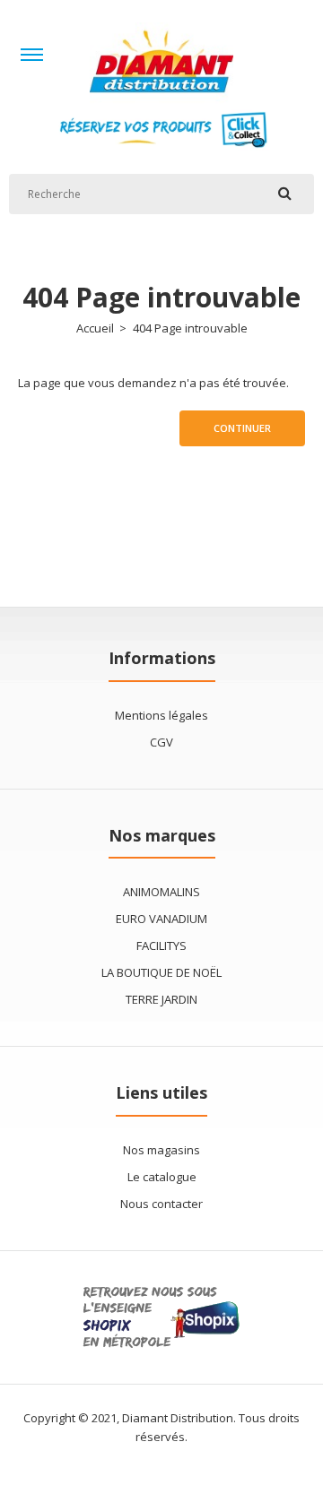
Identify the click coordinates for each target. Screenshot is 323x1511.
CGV (161, 742)
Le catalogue (161, 1177)
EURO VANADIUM (161, 919)
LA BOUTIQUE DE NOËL (161, 972)
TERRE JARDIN (161, 999)
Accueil (95, 328)
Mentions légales (161, 715)
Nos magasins (161, 1150)
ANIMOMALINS (161, 892)
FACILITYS (161, 945)
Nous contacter (161, 1204)
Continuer (242, 428)
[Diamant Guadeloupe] (161, 99)
